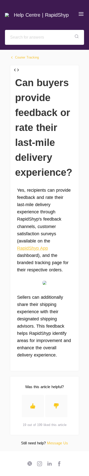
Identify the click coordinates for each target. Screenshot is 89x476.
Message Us (57, 443)
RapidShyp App (32, 248)
